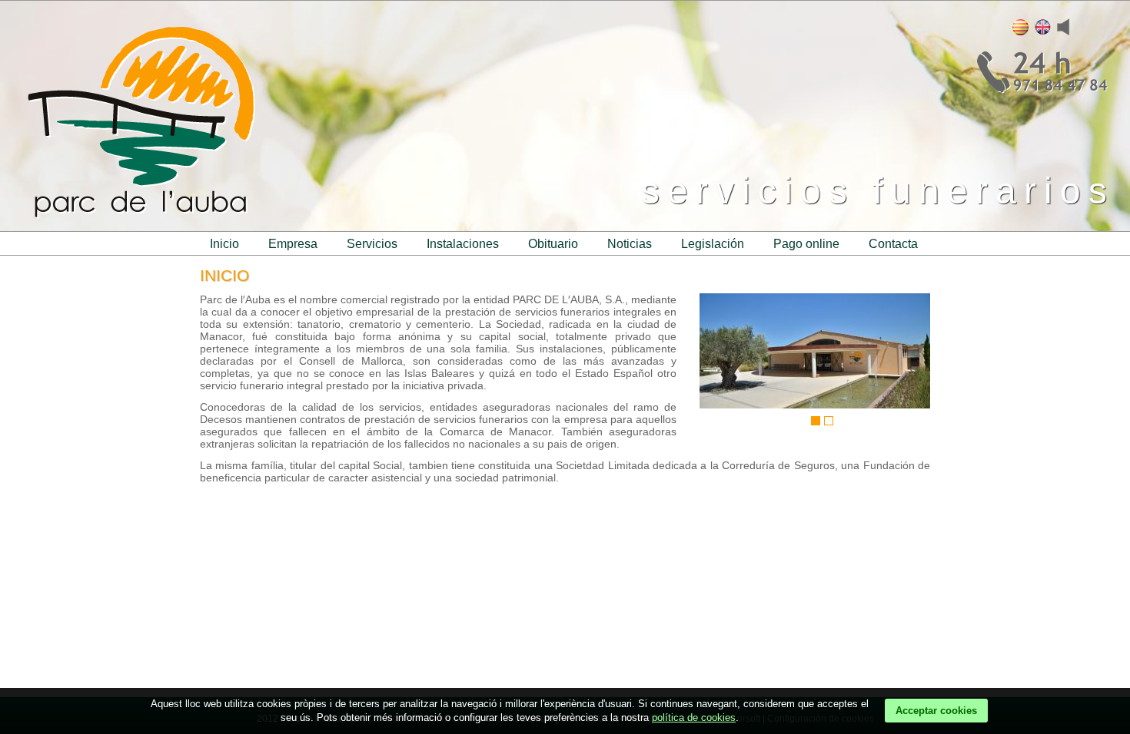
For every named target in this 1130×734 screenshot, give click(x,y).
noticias (629, 244)
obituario (553, 244)
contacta (893, 244)
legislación (712, 244)
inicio (224, 244)
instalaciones (463, 244)
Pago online (806, 244)
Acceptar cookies (936, 710)
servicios (372, 244)
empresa (292, 244)
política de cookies (694, 717)
